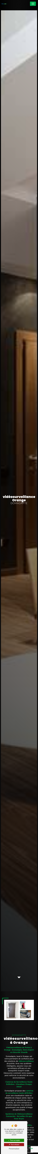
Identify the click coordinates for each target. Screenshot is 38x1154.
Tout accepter (15, 1140)
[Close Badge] (29, 1148)
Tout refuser (14, 1144)
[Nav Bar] (33, 4)
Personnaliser (14, 1149)
